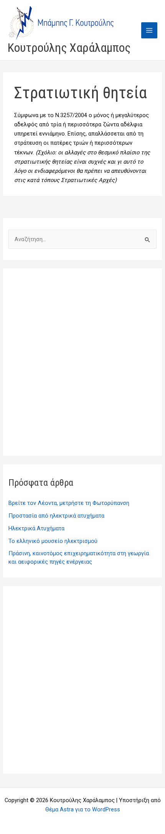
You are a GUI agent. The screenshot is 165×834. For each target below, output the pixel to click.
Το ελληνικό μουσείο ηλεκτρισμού (52, 541)
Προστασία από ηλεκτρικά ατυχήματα (56, 515)
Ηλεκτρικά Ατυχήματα (36, 528)
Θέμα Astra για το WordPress (82, 809)
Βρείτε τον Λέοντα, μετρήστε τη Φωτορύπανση (68, 503)
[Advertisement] (82, 362)
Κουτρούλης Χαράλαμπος (69, 47)
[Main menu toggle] (149, 30)
